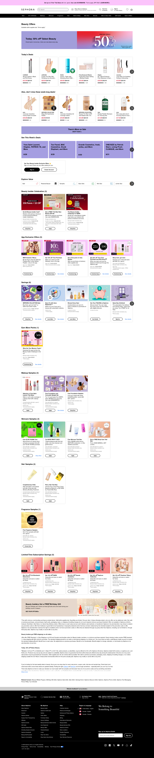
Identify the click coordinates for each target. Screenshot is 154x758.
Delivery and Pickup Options (67, 713)
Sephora (100, 680)
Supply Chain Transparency (28, 718)
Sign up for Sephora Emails (106, 731)
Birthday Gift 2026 (51, 680)
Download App (27, 274)
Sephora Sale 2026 (62, 680)
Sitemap (47, 746)
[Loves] (127, 9)
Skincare (51, 16)
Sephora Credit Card (46, 710)
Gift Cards (118, 16)
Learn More (50, 319)
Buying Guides (63, 722)
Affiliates (23, 720)
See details (61, 274)
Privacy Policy (24, 746)
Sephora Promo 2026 (110, 680)
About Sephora (25, 708)
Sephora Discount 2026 (91, 680)
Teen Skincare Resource (66, 737)
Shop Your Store (45, 734)
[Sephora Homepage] (28, 9)
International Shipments (65, 720)
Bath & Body (76, 16)
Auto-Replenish (44, 725)
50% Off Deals (32, 16)
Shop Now (27, 228)
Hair (68, 16)
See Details (95, 319)
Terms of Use (33, 746)
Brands (95, 16)
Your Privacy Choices (55, 746)
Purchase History (45, 718)
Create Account (49, 170)
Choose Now (28, 546)
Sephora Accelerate (26, 732)
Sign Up (118, 319)
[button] (54, 212)
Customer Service (64, 708)
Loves (42, 732)
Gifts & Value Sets (106, 16)
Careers (23, 713)
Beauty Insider (44, 708)
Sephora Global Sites (26, 727)
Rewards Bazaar (45, 730)
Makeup (42, 16)
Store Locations (63, 730)
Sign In (32, 170)
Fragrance (60, 16)
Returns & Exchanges (65, 710)
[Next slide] (132, 72)
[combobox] (53, 9)
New (23, 16)
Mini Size (86, 16)
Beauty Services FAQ (65, 725)
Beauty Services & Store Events (48, 722)
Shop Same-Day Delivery (47, 737)
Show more (24, 672)
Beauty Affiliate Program (39, 680)
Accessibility (63, 734)
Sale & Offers (128, 16)
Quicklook (30, 72)
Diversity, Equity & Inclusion (28, 730)
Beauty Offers (44, 727)
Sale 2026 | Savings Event (76, 680)
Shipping (62, 715)
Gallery (42, 713)
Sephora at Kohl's (64, 727)
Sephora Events (25, 722)
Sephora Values (25, 715)
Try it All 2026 (33, 682)
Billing (61, 718)
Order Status (44, 715)
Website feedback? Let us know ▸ (77, 689)
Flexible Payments (64, 732)
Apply (50, 228)
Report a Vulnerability (26, 737)
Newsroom (24, 710)
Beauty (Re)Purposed (26, 734)
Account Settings (45, 720)
